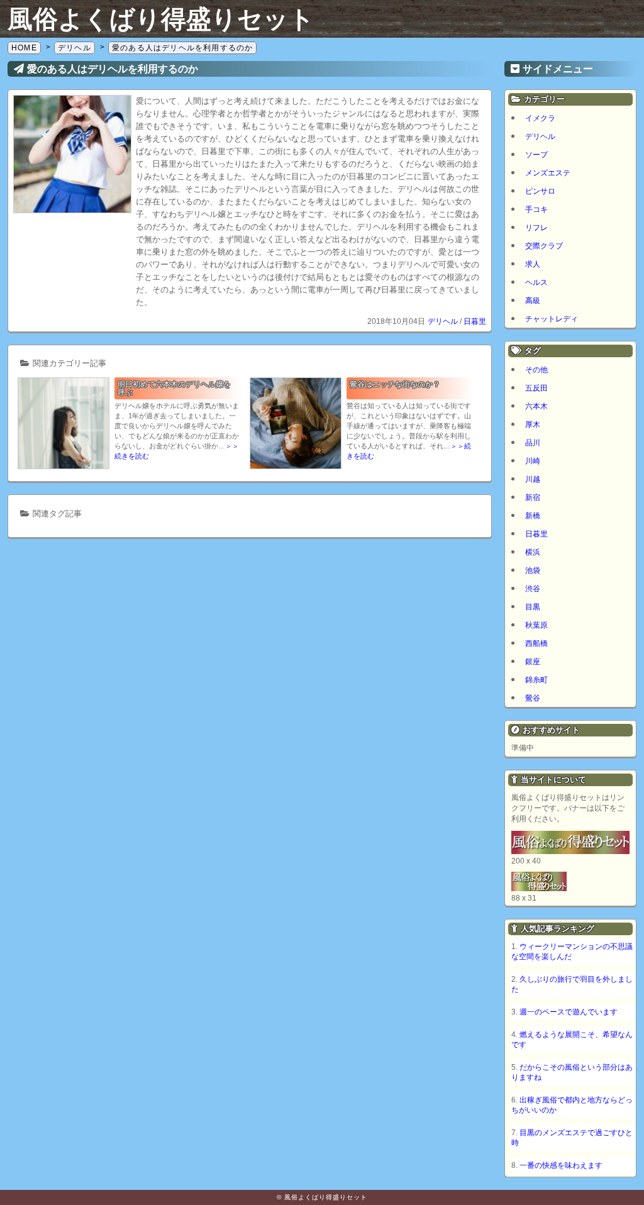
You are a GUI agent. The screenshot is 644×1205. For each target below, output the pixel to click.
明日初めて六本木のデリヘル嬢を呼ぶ (174, 388)
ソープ (536, 154)
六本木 (536, 406)
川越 (532, 479)
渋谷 (532, 588)
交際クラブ (544, 246)
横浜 (532, 552)
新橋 (532, 515)
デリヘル (443, 321)
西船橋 (536, 643)
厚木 (532, 424)
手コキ (536, 209)
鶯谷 (532, 698)
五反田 (536, 388)
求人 (532, 264)
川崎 (532, 461)
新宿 (532, 497)
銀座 (532, 661)
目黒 (532, 606)
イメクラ (540, 118)
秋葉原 (536, 625)
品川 (532, 442)
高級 (532, 300)
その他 (536, 369)
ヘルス (536, 282)
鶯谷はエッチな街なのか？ (395, 384)
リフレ (536, 227)
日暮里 (475, 321)
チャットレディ (551, 318)
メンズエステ (547, 173)
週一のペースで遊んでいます (568, 1012)
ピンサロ (540, 191)
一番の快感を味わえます (560, 1165)
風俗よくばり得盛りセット (161, 19)
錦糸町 (536, 679)
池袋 (532, 570)
